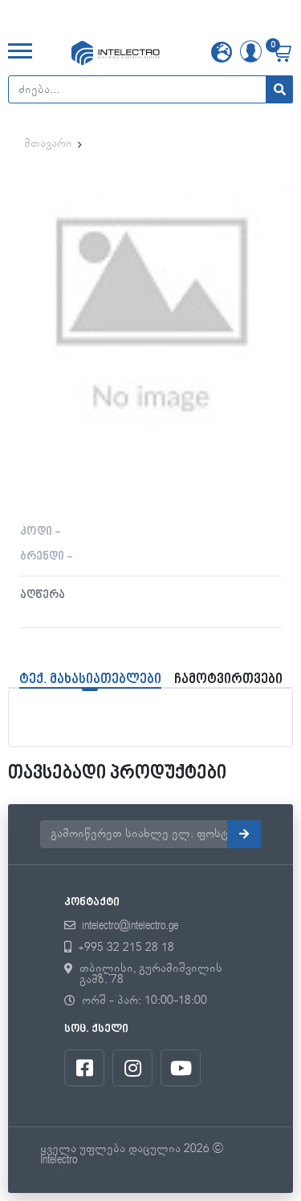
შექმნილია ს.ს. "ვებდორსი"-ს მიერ (138, 1171)
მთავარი (48, 143)
